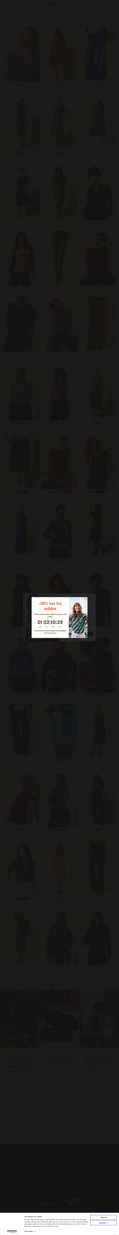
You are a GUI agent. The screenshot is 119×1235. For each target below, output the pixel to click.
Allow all (103, 1217)
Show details (28, 1231)
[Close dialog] (85, 599)
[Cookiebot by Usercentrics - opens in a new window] (12, 1231)
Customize (102, 1223)
